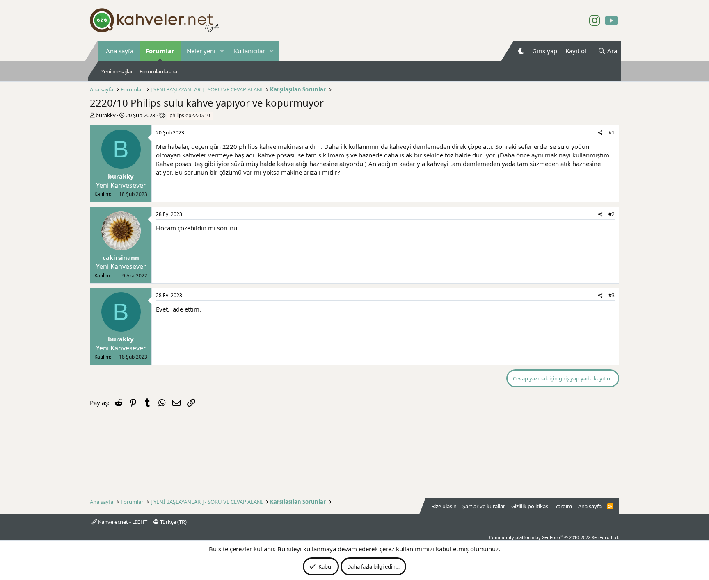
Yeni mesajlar (117, 71)
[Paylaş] (600, 133)
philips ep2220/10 (189, 115)
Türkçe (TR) (173, 521)
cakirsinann (121, 257)
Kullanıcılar (249, 51)
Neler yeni (201, 51)
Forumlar (160, 51)
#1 (611, 132)
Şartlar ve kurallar (483, 506)
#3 (611, 295)
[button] (222, 51)
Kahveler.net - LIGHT (122, 521)
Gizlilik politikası (530, 506)
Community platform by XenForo (554, 537)
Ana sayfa (119, 51)
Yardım (563, 506)
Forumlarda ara (158, 71)
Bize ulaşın (444, 506)
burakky (106, 115)
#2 (611, 214)
